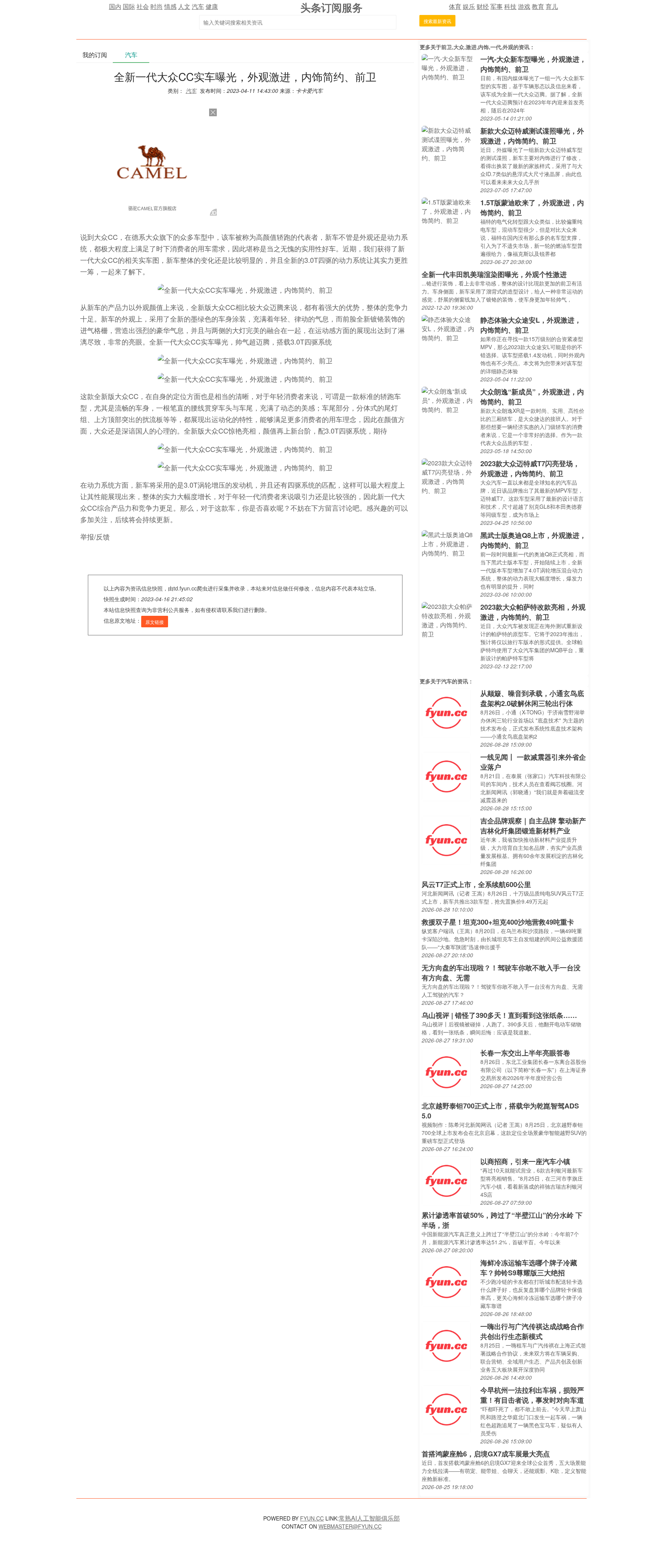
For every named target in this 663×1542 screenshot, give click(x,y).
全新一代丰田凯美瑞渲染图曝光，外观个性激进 (494, 274)
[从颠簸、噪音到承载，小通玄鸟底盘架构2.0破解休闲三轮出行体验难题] (446, 712)
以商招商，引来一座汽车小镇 (525, 1161)
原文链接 (154, 621)
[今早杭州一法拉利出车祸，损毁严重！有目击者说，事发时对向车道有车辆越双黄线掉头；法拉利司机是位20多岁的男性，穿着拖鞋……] (446, 1408)
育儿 (552, 6)
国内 (115, 6)
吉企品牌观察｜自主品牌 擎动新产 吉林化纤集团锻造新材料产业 (533, 826)
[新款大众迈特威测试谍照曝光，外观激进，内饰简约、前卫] (449, 143)
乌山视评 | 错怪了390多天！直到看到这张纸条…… (499, 1015)
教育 (538, 6)
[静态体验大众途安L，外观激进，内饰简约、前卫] (449, 327)
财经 (483, 6)
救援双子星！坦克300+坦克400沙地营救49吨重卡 (498, 922)
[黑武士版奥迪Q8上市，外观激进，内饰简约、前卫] (449, 543)
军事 (496, 6)
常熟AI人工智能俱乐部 (369, 1518)
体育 (455, 6)
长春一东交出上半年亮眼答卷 (525, 1053)
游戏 (524, 6)
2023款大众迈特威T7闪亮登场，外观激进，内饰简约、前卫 (530, 468)
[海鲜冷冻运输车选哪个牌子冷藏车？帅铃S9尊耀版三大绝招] (446, 1281)
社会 (143, 6)
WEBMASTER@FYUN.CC (350, 1526)
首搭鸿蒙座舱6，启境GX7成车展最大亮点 (486, 1454)
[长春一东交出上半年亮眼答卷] (446, 1071)
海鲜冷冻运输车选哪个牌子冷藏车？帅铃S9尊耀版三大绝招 (528, 1268)
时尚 (156, 6)
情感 (170, 6)
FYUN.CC (312, 1518)
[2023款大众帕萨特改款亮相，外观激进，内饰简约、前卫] (449, 619)
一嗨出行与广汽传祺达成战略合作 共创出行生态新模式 (532, 1331)
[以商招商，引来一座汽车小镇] (446, 1180)
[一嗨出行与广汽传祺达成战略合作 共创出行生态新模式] (446, 1345)
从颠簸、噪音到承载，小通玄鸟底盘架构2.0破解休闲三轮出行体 (532, 698)
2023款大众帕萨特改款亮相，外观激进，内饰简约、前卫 (532, 612)
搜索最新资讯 (437, 21)
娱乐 (469, 6)
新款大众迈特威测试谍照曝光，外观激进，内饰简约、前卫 (532, 136)
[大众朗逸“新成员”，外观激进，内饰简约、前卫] (449, 399)
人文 (184, 6)
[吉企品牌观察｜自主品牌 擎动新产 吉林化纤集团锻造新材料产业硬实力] (446, 839)
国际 (129, 6)
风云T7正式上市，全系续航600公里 (476, 884)
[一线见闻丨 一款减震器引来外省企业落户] (446, 775)
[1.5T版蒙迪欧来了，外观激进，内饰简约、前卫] (449, 210)
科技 (510, 6)
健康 (212, 6)
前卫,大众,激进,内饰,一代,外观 (477, 47)
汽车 (198, 6)
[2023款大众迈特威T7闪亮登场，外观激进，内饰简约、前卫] (449, 476)
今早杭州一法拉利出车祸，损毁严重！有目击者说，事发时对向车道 (532, 1395)
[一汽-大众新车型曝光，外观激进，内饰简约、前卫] (449, 67)
